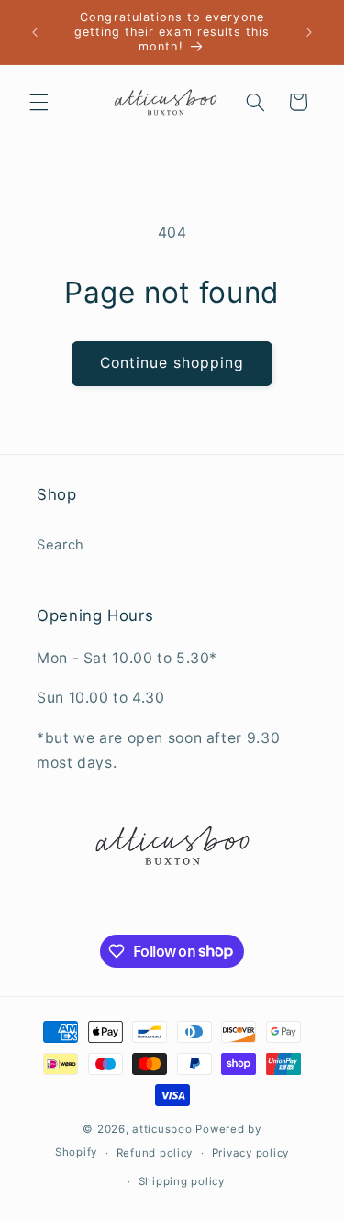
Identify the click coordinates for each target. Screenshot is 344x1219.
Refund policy (155, 1153)
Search (60, 545)
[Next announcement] (309, 32)
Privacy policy (250, 1153)
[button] (38, 102)
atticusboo (162, 1129)
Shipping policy (182, 1181)
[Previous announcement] (35, 32)
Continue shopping (172, 362)
